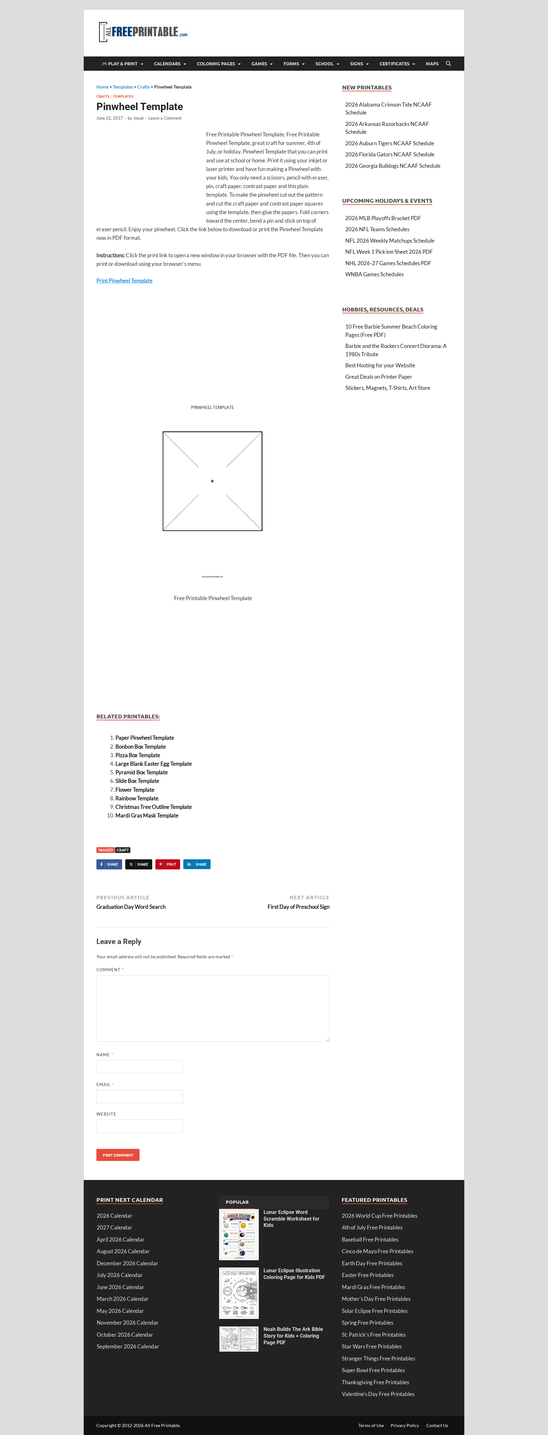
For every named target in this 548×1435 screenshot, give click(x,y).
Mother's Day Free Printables (376, 1298)
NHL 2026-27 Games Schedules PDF (388, 263)
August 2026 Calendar (123, 1251)
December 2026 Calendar (127, 1263)
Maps (432, 63)
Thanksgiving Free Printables (375, 1382)
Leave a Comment (165, 118)
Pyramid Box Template (141, 772)
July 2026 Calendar (120, 1275)
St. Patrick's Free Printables (374, 1334)
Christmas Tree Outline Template (153, 806)
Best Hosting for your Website (380, 365)
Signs (356, 63)
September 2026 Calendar (128, 1346)
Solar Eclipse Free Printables (375, 1310)
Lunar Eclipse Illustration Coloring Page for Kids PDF (294, 1274)
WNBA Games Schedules (374, 274)
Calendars (167, 63)
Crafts (102, 96)
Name (104, 1054)
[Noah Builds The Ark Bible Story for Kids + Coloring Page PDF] (239, 1330)
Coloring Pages (216, 63)
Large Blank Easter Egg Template (153, 763)
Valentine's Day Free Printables (378, 1394)
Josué (138, 118)
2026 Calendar (114, 1215)
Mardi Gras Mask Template (147, 815)
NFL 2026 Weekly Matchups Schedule (389, 240)
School (325, 63)
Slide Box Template (137, 780)
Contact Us (437, 1425)
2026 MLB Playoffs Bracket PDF (383, 218)
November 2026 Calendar (128, 1322)
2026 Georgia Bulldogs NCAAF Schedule (392, 165)
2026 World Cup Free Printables (379, 1215)
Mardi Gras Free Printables (373, 1287)
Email (105, 1084)
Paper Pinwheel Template (144, 737)
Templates (123, 96)
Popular (237, 1202)
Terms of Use (371, 1425)
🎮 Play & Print (120, 63)
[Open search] (448, 63)
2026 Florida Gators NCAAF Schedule (389, 154)
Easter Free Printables (368, 1275)
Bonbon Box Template (140, 746)
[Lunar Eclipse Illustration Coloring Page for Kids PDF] (239, 1271)
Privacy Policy (405, 1425)
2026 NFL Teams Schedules (377, 229)
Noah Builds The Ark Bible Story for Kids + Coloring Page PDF (293, 1336)
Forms (291, 63)
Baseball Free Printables (370, 1239)
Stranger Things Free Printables (378, 1358)
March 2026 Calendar (123, 1298)
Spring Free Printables (367, 1322)
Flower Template (134, 789)
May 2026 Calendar (120, 1310)
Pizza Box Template (137, 755)
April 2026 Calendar (121, 1239)
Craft (123, 850)
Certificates (394, 63)
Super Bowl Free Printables (373, 1370)
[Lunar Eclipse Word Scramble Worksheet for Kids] (239, 1213)
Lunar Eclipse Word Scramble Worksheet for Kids (291, 1219)
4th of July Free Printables (372, 1227)
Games (259, 63)
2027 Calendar (114, 1227)
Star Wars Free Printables (371, 1346)
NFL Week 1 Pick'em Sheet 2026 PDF (389, 251)
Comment (110, 969)
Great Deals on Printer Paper (378, 376)
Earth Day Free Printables (372, 1263)
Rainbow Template (137, 798)
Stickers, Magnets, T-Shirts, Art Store (387, 387)
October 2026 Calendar (125, 1334)
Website (106, 1114)
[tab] (237, 1202)
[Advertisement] (149, 176)
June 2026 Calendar (120, 1287)
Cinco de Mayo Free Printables (377, 1251)
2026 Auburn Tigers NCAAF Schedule (389, 143)
